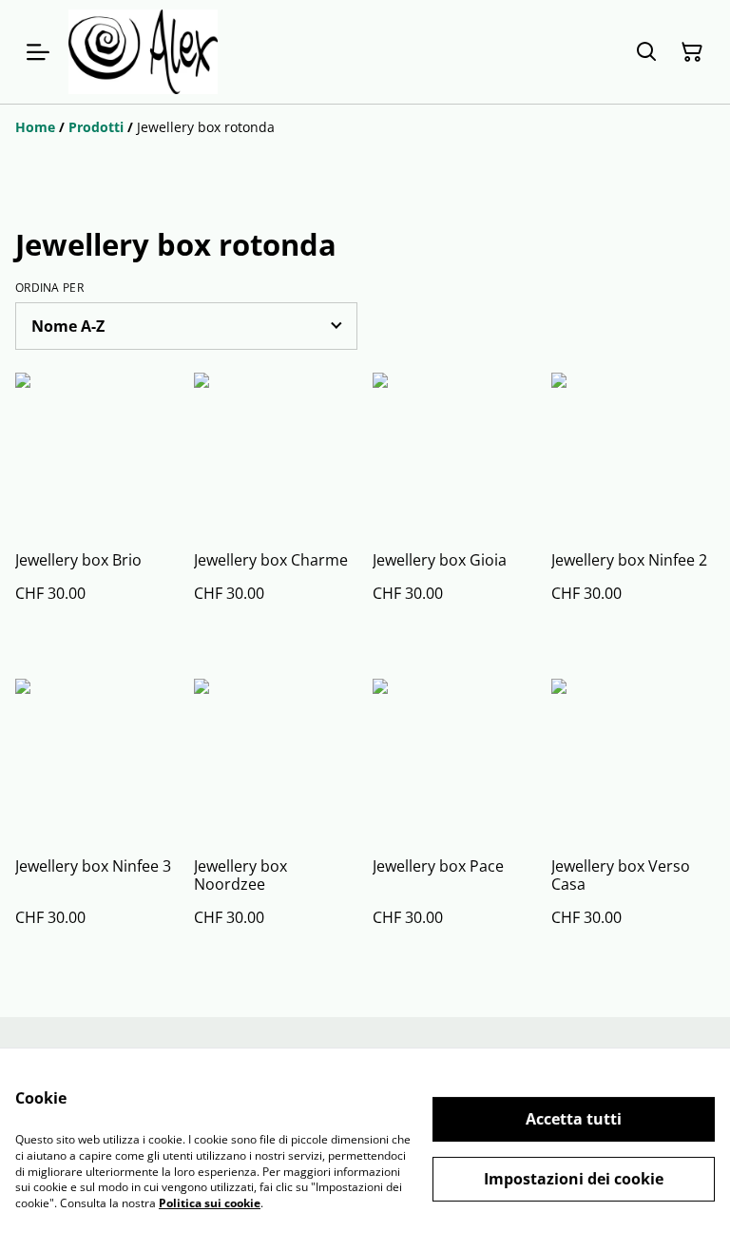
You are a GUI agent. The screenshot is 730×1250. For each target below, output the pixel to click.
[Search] (646, 52)
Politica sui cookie (209, 1203)
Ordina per (49, 288)
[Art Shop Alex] (143, 52)
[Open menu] (38, 52)
